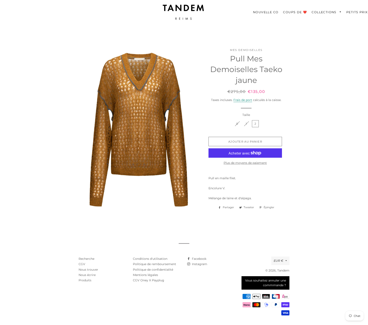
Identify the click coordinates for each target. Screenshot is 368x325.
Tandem (283, 270)
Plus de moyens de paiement (245, 163)
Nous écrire (87, 275)
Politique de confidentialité (153, 270)
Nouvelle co (265, 12)
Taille (246, 115)
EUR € (278, 261)
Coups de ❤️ (295, 12)
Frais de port (242, 100)
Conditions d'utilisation (150, 259)
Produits (85, 280)
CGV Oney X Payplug (148, 280)
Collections (325, 12)
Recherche (86, 259)
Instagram (199, 264)
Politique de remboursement (154, 264)
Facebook (198, 259)
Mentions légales (145, 275)
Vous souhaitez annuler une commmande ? (265, 283)
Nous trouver (88, 270)
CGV (82, 264)
